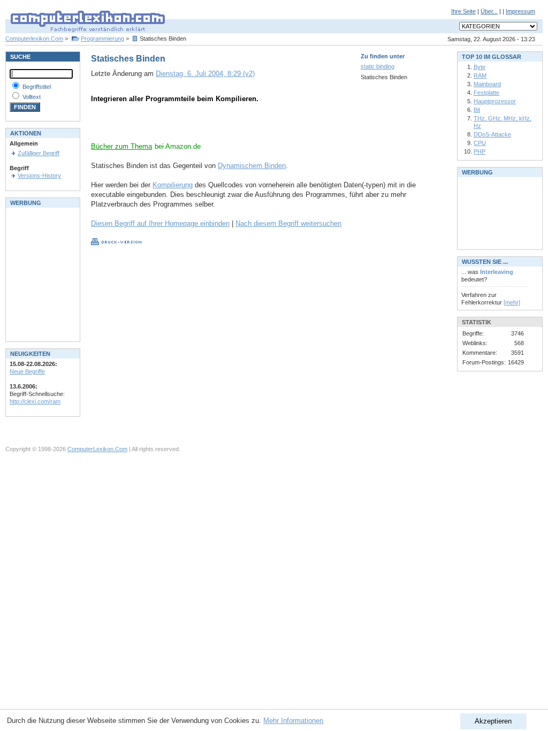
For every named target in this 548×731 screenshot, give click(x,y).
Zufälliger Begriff (38, 153)
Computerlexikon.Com (34, 38)
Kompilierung (173, 185)
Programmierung (102, 38)
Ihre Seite (463, 11)
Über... (489, 11)
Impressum (520, 11)
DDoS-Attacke (492, 134)
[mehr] (512, 302)
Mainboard (487, 84)
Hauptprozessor (495, 101)
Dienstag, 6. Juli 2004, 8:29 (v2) (205, 74)
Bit (477, 109)
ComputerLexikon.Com (97, 449)
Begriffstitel (36, 86)
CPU (480, 143)
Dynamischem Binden (252, 166)
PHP (479, 151)
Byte (479, 67)
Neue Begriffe (27, 371)
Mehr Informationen (293, 721)
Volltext (31, 97)
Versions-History (39, 175)
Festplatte (486, 92)
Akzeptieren (493, 721)
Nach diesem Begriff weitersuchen (288, 223)
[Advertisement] (216, 126)
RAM (480, 75)
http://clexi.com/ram (35, 401)
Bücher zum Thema (121, 146)
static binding (377, 66)
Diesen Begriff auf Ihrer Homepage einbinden (160, 223)
